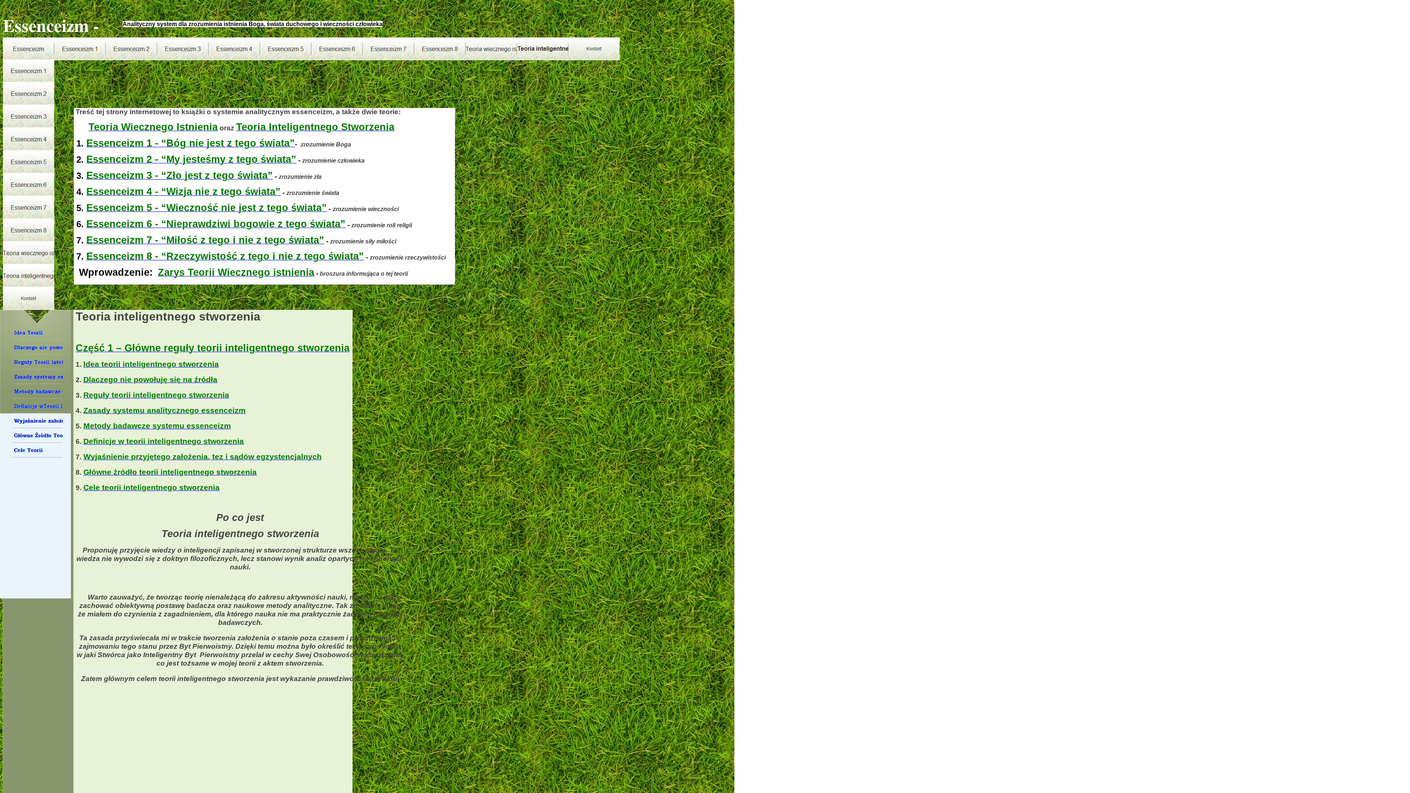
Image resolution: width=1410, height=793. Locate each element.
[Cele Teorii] (37, 450)
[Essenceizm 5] (285, 48)
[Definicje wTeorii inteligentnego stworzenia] (37, 406)
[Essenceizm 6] (337, 48)
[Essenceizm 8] (440, 48)
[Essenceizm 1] (80, 48)
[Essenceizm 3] (183, 48)
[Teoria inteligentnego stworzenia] (542, 48)
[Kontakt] (594, 48)
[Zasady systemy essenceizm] (37, 376)
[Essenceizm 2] (131, 48)
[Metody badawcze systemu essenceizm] (37, 391)
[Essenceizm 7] (388, 48)
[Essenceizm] (28, 48)
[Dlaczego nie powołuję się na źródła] (37, 347)
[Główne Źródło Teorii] (37, 435)
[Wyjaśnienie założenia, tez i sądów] (37, 420)
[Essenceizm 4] (234, 48)
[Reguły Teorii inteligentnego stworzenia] (37, 362)
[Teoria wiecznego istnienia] (491, 48)
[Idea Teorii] (37, 332)
